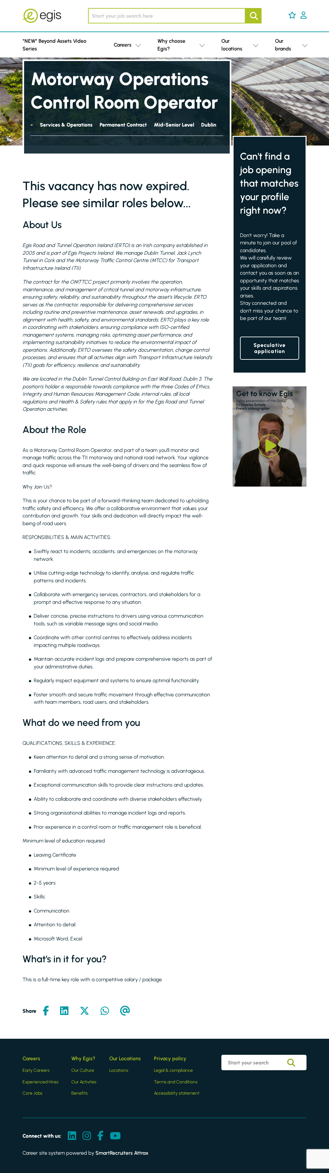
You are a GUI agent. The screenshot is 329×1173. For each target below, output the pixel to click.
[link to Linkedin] (72, 1136)
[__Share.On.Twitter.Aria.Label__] (84, 1011)
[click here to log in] (303, 16)
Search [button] (253, 15)
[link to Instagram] (87, 1136)
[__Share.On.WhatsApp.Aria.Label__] (105, 1011)
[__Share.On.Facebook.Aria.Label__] (46, 1011)
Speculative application (269, 348)
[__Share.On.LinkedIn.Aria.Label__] (64, 1011)
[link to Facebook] (100, 1136)
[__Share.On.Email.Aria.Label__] (125, 1011)
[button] (292, 15)
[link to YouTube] (115, 1136)
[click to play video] (269, 446)
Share (29, 1011)
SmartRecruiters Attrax (121, 1153)
